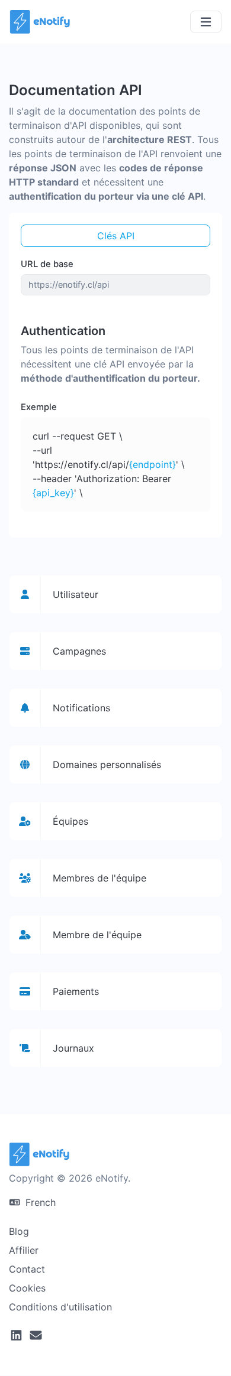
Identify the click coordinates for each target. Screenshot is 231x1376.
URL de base (47, 264)
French (39, 1202)
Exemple (39, 407)
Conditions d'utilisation (60, 1307)
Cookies (27, 1288)
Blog (19, 1231)
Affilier (23, 1250)
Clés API (115, 236)
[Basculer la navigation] (206, 22)
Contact (27, 1269)
